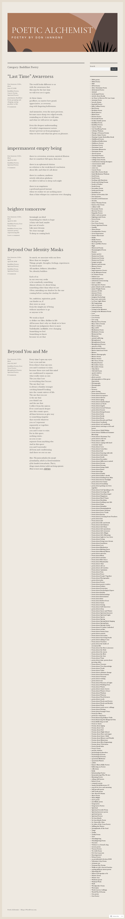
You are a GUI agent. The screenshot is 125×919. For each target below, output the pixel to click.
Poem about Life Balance (100, 525)
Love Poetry (96, 317)
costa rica (95, 168)
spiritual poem (97, 814)
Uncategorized (97, 855)
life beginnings (97, 303)
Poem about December (99, 459)
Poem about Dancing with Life (102, 453)
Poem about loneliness (99, 543)
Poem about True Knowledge (102, 666)
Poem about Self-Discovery (101, 607)
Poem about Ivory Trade (100, 512)
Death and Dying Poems (100, 182)
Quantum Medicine (98, 758)
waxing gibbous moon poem (101, 869)
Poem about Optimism (99, 570)
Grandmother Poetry (99, 231)
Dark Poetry (96, 178)
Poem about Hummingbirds (101, 508)
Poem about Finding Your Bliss (102, 477)
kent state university (99, 299)
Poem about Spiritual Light (101, 615)
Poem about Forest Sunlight (101, 480)
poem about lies (97, 518)
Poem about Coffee (98, 441)
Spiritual (95, 808)
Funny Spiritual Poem (99, 225)
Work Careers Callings (99, 890)
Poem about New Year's (100, 560)
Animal (94, 92)
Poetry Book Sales (98, 746)
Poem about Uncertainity (100, 674)
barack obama (96, 102)
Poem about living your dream (102, 541)
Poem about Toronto (99, 664)
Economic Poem (97, 209)
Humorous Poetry (98, 260)
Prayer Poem (96, 748)
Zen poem (95, 894)
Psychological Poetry (99, 756)
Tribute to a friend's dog (100, 845)
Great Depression (98, 233)
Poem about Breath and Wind (102, 420)
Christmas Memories (99, 149)
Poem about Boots (98, 418)
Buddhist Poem (97, 123)
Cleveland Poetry (97, 155)
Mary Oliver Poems (98, 324)
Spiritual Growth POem (100, 810)
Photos (94, 387)
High (93, 246)
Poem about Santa (98, 603)
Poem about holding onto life (102, 502)
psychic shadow (97, 750)
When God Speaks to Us (100, 873)
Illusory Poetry (97, 266)
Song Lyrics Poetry (98, 806)
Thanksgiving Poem (98, 841)
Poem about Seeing (98, 605)
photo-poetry (96, 377)
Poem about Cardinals (99, 422)
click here (47, 469)
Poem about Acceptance (100, 395)
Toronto (94, 843)
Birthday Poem (97, 110)
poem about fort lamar (99, 482)
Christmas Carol (97, 147)
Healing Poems (97, 242)
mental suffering (97, 338)
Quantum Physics (98, 761)
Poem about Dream (98, 463)
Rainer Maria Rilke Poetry (101, 765)
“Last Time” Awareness (30, 76)
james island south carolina (101, 287)
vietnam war (96, 863)
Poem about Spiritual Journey (102, 613)
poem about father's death (101, 475)
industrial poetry (97, 278)
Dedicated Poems (97, 190)
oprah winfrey (97, 373)
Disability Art (96, 192)
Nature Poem (96, 356)
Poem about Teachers (99, 642)
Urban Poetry (96, 857)
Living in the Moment (99, 309)
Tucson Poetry (97, 849)
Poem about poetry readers (101, 584)
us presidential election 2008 (102, 859)
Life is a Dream (97, 305)
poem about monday (99, 557)
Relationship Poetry (98, 773)
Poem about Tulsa (98, 670)
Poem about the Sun (99, 656)
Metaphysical (96, 340)
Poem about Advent (98, 397)
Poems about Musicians (100, 740)
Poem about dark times (100, 455)
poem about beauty (98, 410)
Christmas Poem (97, 151)
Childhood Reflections (99, 141)
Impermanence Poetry (99, 270)
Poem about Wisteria (99, 695)
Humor (94, 252)
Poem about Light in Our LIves (102, 537)
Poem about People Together (102, 576)
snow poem (95, 800)
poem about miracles (99, 553)
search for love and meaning (102, 787)
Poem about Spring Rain (100, 623)
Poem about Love (98, 545)
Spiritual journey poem (100, 812)
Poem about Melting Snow (101, 549)
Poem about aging (98, 399)
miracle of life (96, 346)
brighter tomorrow (27, 209)
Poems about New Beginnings (102, 742)
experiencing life (13, 232)
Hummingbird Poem (99, 250)
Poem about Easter (98, 469)
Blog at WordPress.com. (29, 910)
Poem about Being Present (101, 412)
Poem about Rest (97, 598)
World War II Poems (98, 892)
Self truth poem (97, 791)
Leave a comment (14, 235)
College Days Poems (98, 159)
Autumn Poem (97, 100)
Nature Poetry (96, 358)
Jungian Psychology (98, 297)
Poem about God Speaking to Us (103, 490)
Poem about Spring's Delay (101, 625)
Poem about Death (98, 457)
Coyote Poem (96, 170)
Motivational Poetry (98, 348)
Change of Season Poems (100, 133)
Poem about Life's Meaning (101, 535)
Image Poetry (96, 268)
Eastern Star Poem (98, 205)
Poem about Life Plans (99, 527)
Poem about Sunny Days (100, 631)
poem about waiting (98, 678)
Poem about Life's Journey (101, 531)
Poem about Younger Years (101, 711)
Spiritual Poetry (13, 95)
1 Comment (11, 168)
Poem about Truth (98, 668)
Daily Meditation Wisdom (100, 174)
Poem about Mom (98, 555)
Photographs (96, 383)
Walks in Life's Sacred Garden (102, 867)
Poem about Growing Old (100, 492)
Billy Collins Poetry (98, 106)
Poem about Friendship (100, 484)
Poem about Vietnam (99, 676)
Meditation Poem (98, 330)
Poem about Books (98, 416)
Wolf (93, 884)
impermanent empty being (35, 148)
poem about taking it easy (100, 640)
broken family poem (99, 121)
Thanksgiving (96, 838)
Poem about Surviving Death (102, 637)
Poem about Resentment (100, 596)
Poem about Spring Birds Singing (103, 621)
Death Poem (96, 186)
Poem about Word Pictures (101, 697)
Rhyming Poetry (97, 777)
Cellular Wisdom (97, 131)
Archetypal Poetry (98, 94)
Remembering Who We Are (101, 775)
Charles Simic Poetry (99, 135)
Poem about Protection (100, 588)
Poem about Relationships (101, 594)
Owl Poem (95, 375)
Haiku (94, 237)
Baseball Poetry (97, 104)
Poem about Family (98, 473)
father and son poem (99, 215)
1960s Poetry (96, 82)
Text (93, 836)
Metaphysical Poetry (14, 370)
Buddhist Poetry (13, 91)
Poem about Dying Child (100, 467)
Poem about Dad (97, 451)
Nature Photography (99, 354)
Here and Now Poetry (99, 244)
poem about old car (98, 566)
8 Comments (12, 375)
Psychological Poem (98, 754)
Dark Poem (95, 176)
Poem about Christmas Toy (101, 436)
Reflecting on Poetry (99, 767)
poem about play (97, 580)
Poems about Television (100, 744)
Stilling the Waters (98, 826)
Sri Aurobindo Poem (99, 820)
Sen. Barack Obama (98, 793)
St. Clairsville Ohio (98, 822)
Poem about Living (98, 539)
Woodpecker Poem (98, 886)
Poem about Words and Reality (102, 703)
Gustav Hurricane (98, 235)
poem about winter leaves (100, 689)
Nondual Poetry (97, 363)
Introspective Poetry (98, 285)
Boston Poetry (96, 116)
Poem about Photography (100, 578)
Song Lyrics (96, 804)
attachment (11, 98)
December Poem (97, 188)
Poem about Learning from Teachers (104, 516)
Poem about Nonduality (100, 562)
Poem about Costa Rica (99, 449)
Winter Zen (96, 877)
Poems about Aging (98, 726)
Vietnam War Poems (98, 865)
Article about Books (98, 96)
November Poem (97, 367)
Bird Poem (95, 108)
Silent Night (96, 797)
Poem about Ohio (98, 564)
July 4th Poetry (97, 295)
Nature (94, 352)
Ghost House (96, 229)
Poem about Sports (98, 617)
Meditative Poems (98, 332)
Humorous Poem (97, 256)
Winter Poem (96, 875)
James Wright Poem (98, 289)
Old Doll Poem (97, 371)
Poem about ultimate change (102, 672)
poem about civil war (99, 438)
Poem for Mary (97, 713)
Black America (96, 112)
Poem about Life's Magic (100, 533)
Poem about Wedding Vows (101, 685)
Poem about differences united (102, 461)
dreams (94, 201)
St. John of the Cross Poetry (101, 824)
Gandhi (94, 227)
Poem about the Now (99, 654)
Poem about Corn (98, 447)
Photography (96, 385)
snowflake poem (97, 802)
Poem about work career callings (103, 707)
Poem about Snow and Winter (102, 611)
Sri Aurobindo (97, 818)
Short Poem (96, 795)
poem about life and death (101, 523)
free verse (95, 221)
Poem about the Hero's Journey (102, 648)
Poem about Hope (98, 504)
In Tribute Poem (97, 274)
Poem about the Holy (99, 650)
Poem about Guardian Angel (101, 494)
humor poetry (96, 254)
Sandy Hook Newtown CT (100, 785)
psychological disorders (100, 752)
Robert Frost (96, 781)
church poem (96, 153)
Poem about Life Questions (101, 529)
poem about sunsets (98, 633)
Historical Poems (97, 248)
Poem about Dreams (99, 465)
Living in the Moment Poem (101, 311)
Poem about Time (98, 658)
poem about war (97, 681)
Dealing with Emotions (99, 180)
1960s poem (96, 79)
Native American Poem (99, 350)
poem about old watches (100, 568)
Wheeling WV (96, 871)
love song (95, 319)
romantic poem (97, 783)
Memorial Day (96, 334)
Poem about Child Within (100, 430)
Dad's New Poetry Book (99, 172)
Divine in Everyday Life (100, 194)
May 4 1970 (95, 328)
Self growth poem (98, 789)
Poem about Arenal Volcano (101, 408)
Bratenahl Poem (97, 118)
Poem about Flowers (99, 393)
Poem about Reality (98, 592)
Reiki (93, 771)
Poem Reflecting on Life (100, 722)
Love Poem (95, 315)
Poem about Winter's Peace (101, 691)
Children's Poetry (98, 143)
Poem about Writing (98, 709)
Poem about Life (97, 521)
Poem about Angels (98, 406)
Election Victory (97, 211)
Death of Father (97, 184)
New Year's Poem (97, 361)
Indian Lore (96, 276)
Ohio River (95, 369)
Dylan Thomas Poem (99, 203)
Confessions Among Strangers (102, 162)
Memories (95, 336)
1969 (93, 84)
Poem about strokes (98, 629)
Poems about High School (100, 732)
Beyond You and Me (28, 351)
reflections (95, 769)
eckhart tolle (96, 207)
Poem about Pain (97, 572)
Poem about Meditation (100, 547)
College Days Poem (98, 157)
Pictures (94, 389)
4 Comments (12, 274)
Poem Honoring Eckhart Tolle (102, 717)
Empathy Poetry (97, 213)
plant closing (96, 391)
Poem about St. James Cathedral (103, 627)
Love (93, 313)
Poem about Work (98, 705)
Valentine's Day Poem (99, 861)
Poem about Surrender (100, 635)
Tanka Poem (96, 834)
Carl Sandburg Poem (99, 129)
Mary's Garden (97, 326)
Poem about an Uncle (99, 404)
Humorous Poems (98, 258)
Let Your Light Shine (99, 301)
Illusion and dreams (98, 264)
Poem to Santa (97, 724)
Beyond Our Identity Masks (35, 249)
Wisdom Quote (97, 880)
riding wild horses (98, 779)
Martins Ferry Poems (99, 322)
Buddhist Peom (13, 269)
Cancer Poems (12, 93)
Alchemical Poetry (98, 90)
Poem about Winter (98, 687)
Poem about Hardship (99, 500)
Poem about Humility (99, 506)
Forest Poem (96, 219)
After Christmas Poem (99, 88)
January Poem (96, 293)
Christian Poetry (97, 145)
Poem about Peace (98, 574)
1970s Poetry (96, 86)
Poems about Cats (98, 728)
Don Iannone (96, 196)
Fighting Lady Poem (98, 217)
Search (92, 66)
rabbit (94, 763)
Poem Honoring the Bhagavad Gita (104, 720)
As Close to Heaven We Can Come (103, 98)
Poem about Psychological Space (103, 590)
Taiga (94, 830)
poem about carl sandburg (101, 424)
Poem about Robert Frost (100, 601)
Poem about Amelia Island (101, 402)
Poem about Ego (97, 471)
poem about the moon (99, 652)
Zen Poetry (95, 896)
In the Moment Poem (99, 272)
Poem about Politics (98, 586)
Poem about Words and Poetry (102, 701)
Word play (95, 888)
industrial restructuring (100, 281)
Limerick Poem (97, 307)
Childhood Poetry (98, 139)
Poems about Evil (98, 730)
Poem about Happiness (99, 496)
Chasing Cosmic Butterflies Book (103, 137)
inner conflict (96, 283)
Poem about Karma (98, 514)
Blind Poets (95, 114)
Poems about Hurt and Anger (102, 734)
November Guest (97, 365)
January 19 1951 (97, 291)
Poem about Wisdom (99, 693)
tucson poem (96, 847)
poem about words (98, 699)
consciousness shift (98, 164)
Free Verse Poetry (98, 223)
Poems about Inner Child (100, 736)
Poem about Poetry (98, 582)
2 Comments (12, 107)
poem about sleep (98, 609)
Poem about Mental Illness (101, 551)
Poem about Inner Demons (101, 510)
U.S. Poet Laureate (98, 853)
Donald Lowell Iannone (100, 198)
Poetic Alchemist (13, 910)
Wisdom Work (96, 882)
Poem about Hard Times (100, 498)
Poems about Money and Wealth (103, 738)
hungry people (97, 262)
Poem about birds (98, 414)
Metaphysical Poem (98, 342)
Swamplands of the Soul (100, 828)
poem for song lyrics (99, 715)
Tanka (94, 832)
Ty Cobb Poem (97, 851)
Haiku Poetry (96, 239)
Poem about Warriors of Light (102, 683)
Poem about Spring (98, 619)
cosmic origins (97, 166)
